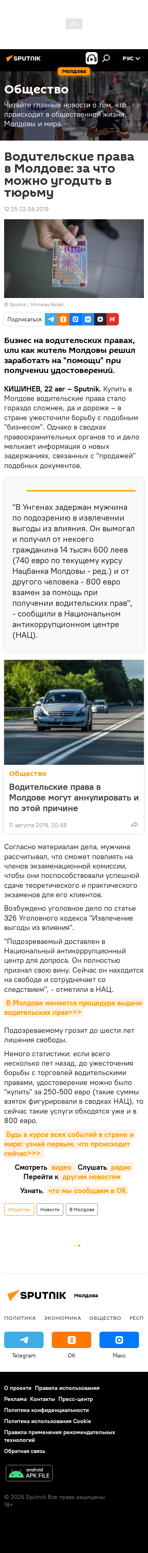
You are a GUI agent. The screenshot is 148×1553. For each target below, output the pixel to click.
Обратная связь (24, 1451)
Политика (20, 1317)
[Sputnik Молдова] (24, 61)
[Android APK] (29, 1474)
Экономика (62, 1317)
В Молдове (81, 1209)
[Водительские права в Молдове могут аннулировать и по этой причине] (74, 712)
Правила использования (67, 1388)
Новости (50, 1209)
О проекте (18, 1388)
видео (62, 1167)
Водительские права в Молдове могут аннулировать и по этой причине (74, 797)
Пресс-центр (75, 1399)
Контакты (42, 1399)
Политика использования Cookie (47, 1421)
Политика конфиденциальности (46, 1410)
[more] (134, 824)
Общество (27, 774)
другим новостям (90, 1176)
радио (120, 1167)
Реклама (15, 1399)
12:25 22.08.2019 (26, 209)
